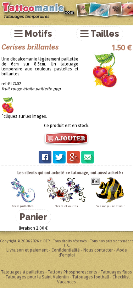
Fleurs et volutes (66, 206)
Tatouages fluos (116, 272)
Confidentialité (65, 250)
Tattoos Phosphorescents (72, 272)
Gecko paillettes (23, 206)
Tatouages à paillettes (22, 272)
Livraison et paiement (27, 250)
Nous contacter (98, 250)
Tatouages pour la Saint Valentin (37, 277)
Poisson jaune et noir (109, 206)
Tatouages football (90, 277)
